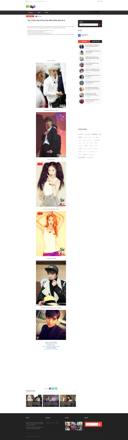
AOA (87, 142)
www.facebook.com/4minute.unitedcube (51, 346)
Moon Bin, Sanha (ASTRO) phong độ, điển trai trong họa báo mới (92, 45)
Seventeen (95, 148)
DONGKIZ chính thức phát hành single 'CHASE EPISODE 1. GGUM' (50, 16)
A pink (80, 140)
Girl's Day (85, 137)
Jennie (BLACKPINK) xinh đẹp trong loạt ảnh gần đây (92, 51)
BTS (86, 145)
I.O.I (97, 151)
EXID (88, 140)
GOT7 (90, 148)
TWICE (80, 148)
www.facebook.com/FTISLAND (50, 349)
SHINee (90, 137)
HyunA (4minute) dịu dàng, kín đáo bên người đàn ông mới (51, 403)
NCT (80, 154)
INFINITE (84, 140)
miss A (97, 137)
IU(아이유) (96, 145)
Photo (46, 12)
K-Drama (81, 134)
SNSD (80, 137)
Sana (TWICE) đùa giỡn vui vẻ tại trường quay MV (92, 64)
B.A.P (88, 151)
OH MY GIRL (90, 157)
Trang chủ (30, 12)
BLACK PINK (82, 157)
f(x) (93, 137)
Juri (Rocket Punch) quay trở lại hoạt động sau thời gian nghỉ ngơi (92, 88)
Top (101, 436)
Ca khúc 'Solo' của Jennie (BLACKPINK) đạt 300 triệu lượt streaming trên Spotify (91, 95)
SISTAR (95, 142)
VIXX (84, 151)
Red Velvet (97, 140)
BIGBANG (94, 134)
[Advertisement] (77, 7)
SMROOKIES (92, 151)
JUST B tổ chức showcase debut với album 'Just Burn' (92, 100)
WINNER (85, 154)
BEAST (91, 142)
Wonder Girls (81, 145)
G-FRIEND (90, 145)
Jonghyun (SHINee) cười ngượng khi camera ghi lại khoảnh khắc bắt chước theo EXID (34, 404)
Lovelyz (85, 148)
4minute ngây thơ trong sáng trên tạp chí (67, 403)
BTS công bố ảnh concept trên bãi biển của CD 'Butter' (92, 82)
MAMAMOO (91, 154)
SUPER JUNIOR (87, 134)
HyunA (84, 142)
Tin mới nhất (84, 41)
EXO (100, 134)
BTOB (80, 142)
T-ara (92, 140)
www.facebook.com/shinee (51, 343)
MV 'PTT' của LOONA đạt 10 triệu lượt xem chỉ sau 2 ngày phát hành (92, 70)
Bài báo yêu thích (96, 41)
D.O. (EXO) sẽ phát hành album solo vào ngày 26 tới (92, 76)
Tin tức (38, 12)
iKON (80, 151)
